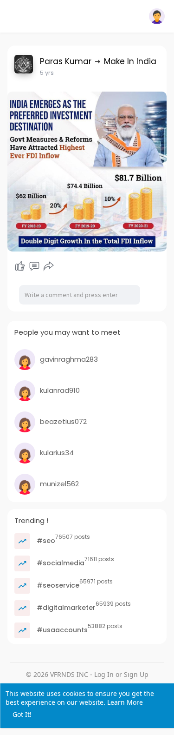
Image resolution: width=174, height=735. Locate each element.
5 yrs (47, 72)
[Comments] (34, 266)
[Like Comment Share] (34, 266)
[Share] (49, 266)
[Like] (20, 266)
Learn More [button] (125, 702)
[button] (156, 16)
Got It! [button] (22, 714)
